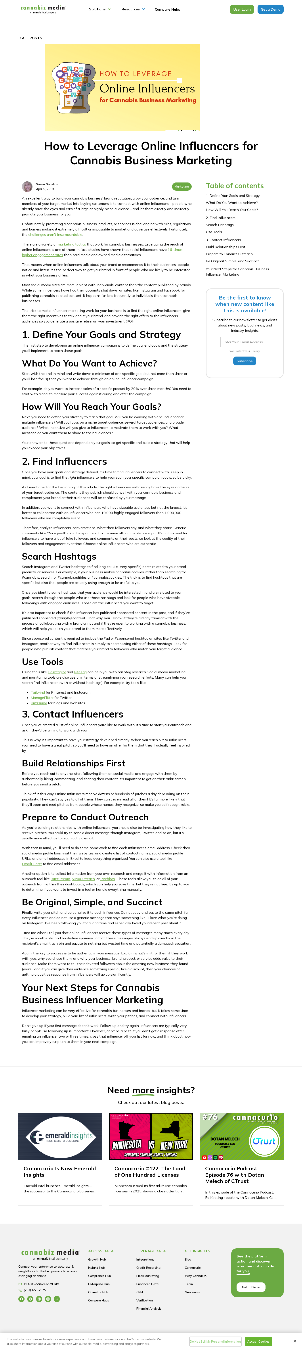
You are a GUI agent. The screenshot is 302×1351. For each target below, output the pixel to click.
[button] (100, 9)
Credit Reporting (148, 1268)
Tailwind (38, 692)
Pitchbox (107, 879)
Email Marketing (147, 1276)
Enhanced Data (147, 1284)
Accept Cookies (258, 1341)
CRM (139, 1292)
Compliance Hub (99, 1276)
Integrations (145, 1259)
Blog (188, 1259)
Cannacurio (193, 1268)
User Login (242, 9)
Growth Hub (97, 1259)
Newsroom (192, 1292)
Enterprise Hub (99, 1284)
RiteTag (80, 672)
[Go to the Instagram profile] (48, 1299)
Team (189, 1284)
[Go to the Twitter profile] (30, 1299)
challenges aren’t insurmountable (55, 234)
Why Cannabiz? (196, 1276)
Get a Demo (270, 9)
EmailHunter (32, 864)
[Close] (295, 1341)
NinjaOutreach (83, 879)
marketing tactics (72, 244)
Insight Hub (96, 1268)
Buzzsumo (39, 703)
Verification (144, 1300)
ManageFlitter (42, 697)
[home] (43, 9)
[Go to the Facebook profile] (21, 1299)
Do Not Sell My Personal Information (215, 1341)
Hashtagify (57, 672)
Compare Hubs (167, 9)
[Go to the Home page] (50, 1255)
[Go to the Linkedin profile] (39, 1299)
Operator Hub (98, 1292)
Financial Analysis (148, 1309)
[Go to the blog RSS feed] (57, 1299)
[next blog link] (60, 1159)
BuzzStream (60, 879)
